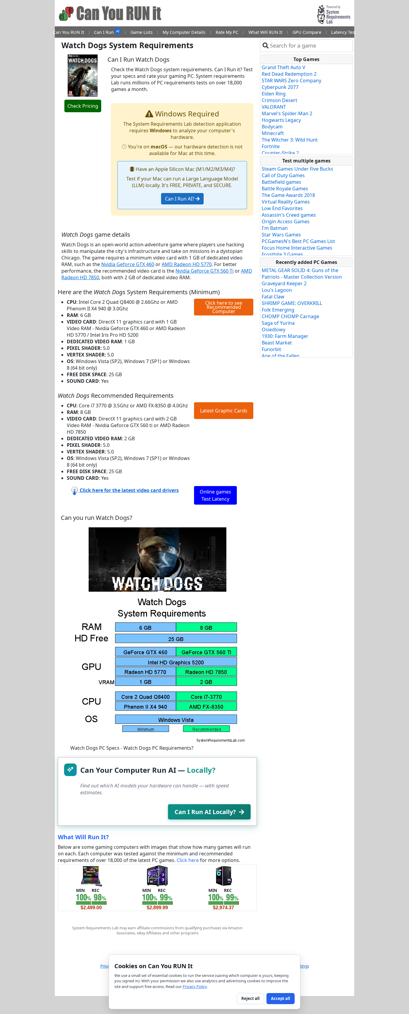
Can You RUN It (68, 32)
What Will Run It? (83, 837)
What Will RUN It (265, 32)
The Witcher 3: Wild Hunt (290, 139)
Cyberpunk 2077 (280, 87)
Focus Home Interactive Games (297, 248)
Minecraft (273, 133)
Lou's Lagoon (277, 290)
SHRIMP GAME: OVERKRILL (292, 303)
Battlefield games (281, 182)
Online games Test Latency (215, 495)
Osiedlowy (273, 329)
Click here (188, 860)
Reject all (250, 998)
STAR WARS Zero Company (291, 80)
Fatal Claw (273, 296)
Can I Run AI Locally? (205, 812)
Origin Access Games (286, 221)
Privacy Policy (195, 986)
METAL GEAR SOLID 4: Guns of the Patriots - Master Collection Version (302, 273)
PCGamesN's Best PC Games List (298, 241)
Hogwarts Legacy (281, 120)
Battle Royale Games (285, 188)
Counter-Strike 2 (280, 153)
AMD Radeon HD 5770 (187, 264)
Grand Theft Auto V (283, 67)
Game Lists (142, 32)
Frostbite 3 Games (282, 254)
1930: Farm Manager (285, 336)
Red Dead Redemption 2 (289, 74)
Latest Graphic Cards (223, 410)
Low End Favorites (282, 208)
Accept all (280, 998)
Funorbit (271, 349)
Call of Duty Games (283, 175)
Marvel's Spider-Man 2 (287, 113)
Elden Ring (274, 93)
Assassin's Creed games (289, 215)
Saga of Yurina (278, 323)
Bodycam (272, 126)
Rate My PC (227, 32)
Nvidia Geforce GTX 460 (127, 264)
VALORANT (274, 107)
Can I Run (106, 32)
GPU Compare (307, 32)
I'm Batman (275, 228)
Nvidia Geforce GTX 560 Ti (204, 271)
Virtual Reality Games (286, 201)
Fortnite (271, 146)
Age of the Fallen (280, 356)
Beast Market (277, 342)
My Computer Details (184, 32)
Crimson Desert (279, 100)
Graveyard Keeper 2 (284, 283)
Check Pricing (82, 106)
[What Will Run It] (91, 875)
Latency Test (343, 32)
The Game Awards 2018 (288, 195)
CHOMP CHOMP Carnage (290, 316)
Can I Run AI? (180, 198)
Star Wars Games (281, 234)
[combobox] (310, 45)
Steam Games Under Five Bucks (297, 169)
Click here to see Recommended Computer (223, 307)
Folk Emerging (278, 309)
